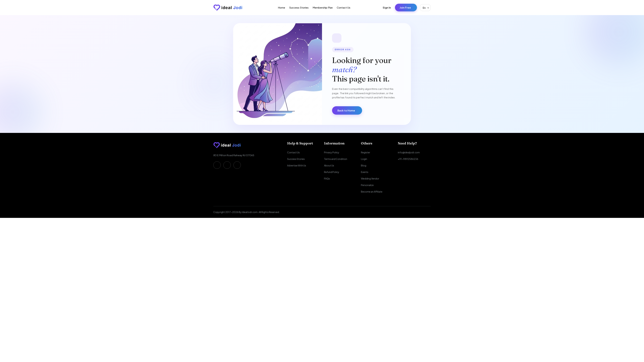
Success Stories (299, 7)
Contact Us (343, 7)
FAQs (327, 178)
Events (364, 171)
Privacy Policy (331, 152)
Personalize (367, 185)
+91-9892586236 (408, 158)
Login (364, 158)
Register (365, 152)
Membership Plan (323, 7)
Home (281, 7)
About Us (329, 165)
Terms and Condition (335, 158)
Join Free (405, 7)
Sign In (387, 7)
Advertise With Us (296, 165)
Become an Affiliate (371, 191)
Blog (363, 165)
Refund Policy (331, 171)
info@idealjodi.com (409, 152)
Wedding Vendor (370, 178)
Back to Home (346, 110)
